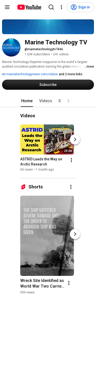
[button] (68, 101)
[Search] (51, 7)
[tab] (27, 101)
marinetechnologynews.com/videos (32, 74)
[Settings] (61, 7)
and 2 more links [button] (70, 74)
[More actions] (71, 160)
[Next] (75, 139)
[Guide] (7, 7)
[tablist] (48, 101)
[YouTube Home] (29, 7)
